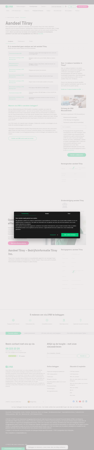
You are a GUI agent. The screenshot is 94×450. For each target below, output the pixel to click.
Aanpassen (53, 234)
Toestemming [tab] (24, 213)
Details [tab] (47, 213)
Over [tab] (69, 213)
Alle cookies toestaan (69, 234)
